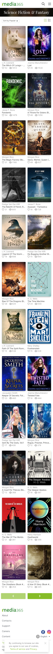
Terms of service (17, 649)
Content (6, 636)
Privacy (33, 649)
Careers (6, 631)
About (5, 615)
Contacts (6, 620)
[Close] (45, 643)
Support (6, 626)
